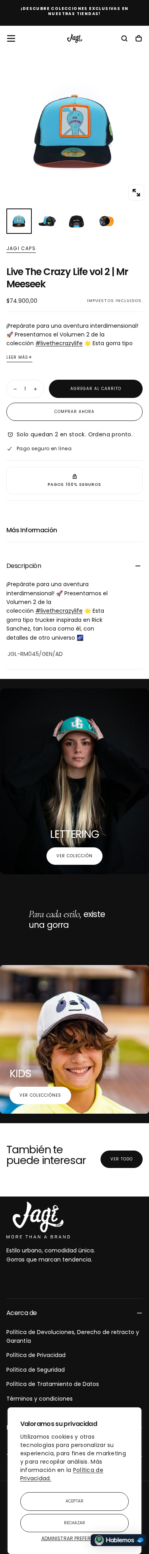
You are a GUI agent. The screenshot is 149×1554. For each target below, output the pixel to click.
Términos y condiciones (39, 1399)
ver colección (74, 856)
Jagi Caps (21, 248)
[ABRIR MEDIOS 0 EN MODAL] (136, 192)
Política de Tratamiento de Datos (52, 1384)
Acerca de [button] (21, 1312)
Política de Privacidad (36, 1355)
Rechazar (74, 1523)
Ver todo (121, 1159)
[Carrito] (139, 39)
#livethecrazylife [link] (59, 343)
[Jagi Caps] (38, 1220)
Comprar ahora (74, 412)
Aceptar (74, 1501)
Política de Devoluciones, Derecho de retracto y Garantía (72, 1336)
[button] (11, 38)
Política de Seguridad (35, 1370)
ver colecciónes (40, 1095)
